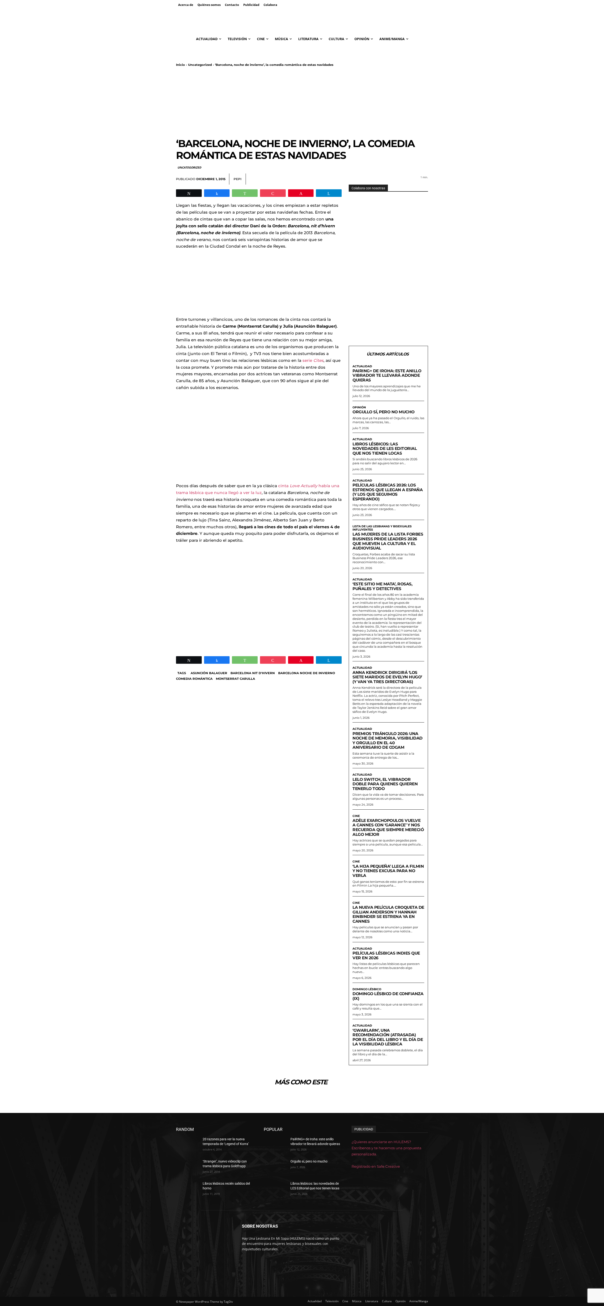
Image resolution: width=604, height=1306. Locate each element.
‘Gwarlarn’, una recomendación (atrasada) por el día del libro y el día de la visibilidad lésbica (387, 1037)
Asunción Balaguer (209, 673)
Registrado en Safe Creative (376, 1166)
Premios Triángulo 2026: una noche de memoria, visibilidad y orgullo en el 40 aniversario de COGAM (387, 740)
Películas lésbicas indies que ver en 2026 (386, 955)
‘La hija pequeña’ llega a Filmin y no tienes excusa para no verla (388, 871)
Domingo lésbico (366, 989)
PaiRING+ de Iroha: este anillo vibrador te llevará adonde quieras (386, 375)
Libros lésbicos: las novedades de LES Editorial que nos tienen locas (384, 449)
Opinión (359, 407)
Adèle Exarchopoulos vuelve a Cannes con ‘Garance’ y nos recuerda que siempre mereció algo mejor (388, 827)
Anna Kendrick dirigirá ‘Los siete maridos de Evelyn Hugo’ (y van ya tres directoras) (387, 677)
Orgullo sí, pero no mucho (383, 412)
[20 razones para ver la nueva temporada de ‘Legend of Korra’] (187, 1145)
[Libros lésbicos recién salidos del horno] (187, 1189)
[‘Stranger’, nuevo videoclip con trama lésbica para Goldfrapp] (187, 1167)
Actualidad (362, 366)
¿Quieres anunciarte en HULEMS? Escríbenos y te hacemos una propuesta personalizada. (386, 1148)
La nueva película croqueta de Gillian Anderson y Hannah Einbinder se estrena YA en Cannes (388, 914)
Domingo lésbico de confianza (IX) (387, 996)
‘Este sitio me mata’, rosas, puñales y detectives (382, 586)
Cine (356, 816)
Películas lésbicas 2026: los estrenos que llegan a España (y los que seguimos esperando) (387, 492)
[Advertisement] (302, 102)
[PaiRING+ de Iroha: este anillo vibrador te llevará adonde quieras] (275, 1145)
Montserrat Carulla (235, 678)
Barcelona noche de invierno (306, 673)
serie (312, 360)
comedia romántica (194, 678)
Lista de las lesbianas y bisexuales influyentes (382, 528)
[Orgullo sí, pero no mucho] (275, 1167)
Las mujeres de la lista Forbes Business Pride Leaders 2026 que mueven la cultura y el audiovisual (387, 541)
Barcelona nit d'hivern (253, 673)
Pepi (237, 179)
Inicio (180, 65)
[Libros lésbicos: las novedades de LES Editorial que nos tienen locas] (275, 1189)
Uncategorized (200, 65)
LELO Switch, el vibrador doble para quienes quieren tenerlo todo (385, 784)
